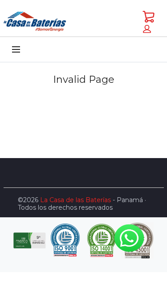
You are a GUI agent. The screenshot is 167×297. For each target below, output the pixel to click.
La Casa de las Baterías (75, 200)
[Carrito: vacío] (149, 16)
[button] (147, 29)
